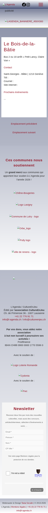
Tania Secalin (27, 503)
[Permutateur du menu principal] (40, 4)
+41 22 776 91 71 (24, 316)
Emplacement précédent (24, 123)
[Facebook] (24, 5)
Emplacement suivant (24, 132)
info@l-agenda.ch (11, 319)
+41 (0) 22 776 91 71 (36, 507)
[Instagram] (28, 5)
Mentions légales (18, 507)
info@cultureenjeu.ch (34, 319)
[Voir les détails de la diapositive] (24, 21)
